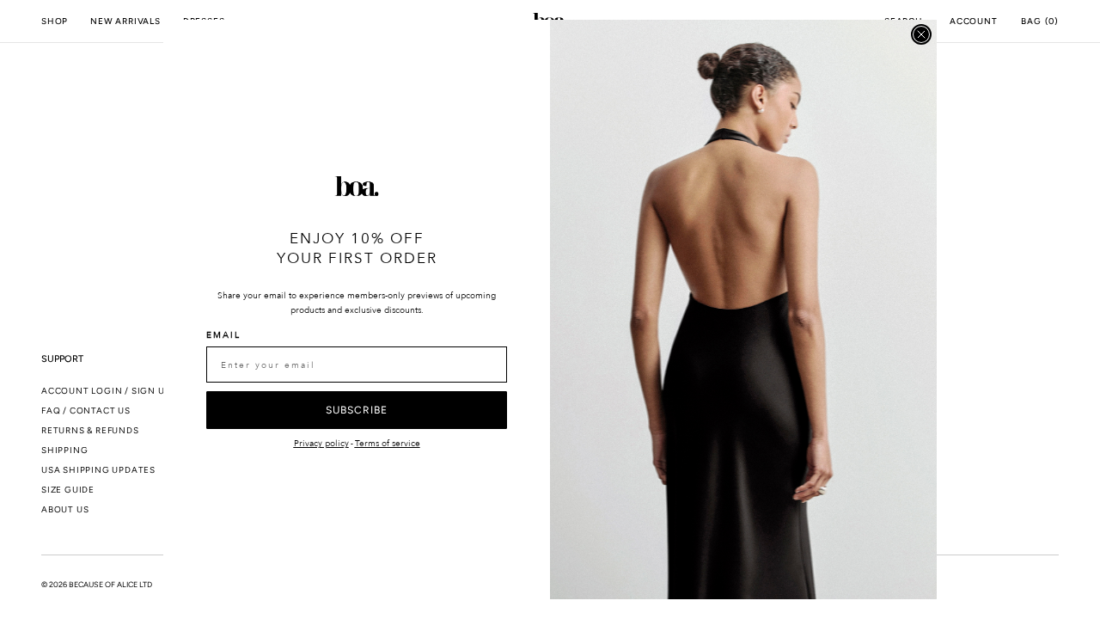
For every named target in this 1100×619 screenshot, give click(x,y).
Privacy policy (321, 444)
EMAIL (223, 335)
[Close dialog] (921, 34)
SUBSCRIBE (357, 410)
